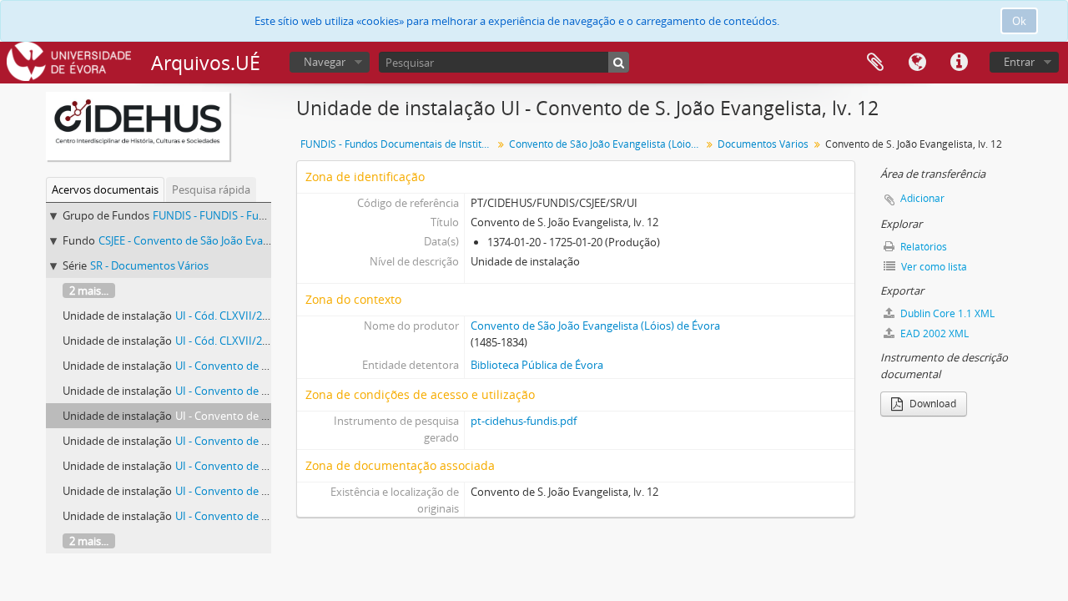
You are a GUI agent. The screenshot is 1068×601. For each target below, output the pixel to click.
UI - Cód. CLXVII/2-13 (226, 315)
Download (931, 403)
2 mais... (88, 290)
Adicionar (922, 198)
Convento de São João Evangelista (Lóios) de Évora (607, 144)
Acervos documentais (105, 189)
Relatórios (922, 247)
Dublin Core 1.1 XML (946, 313)
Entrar (1019, 61)
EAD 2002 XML (933, 333)
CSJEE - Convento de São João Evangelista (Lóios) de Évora (240, 240)
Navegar (324, 61)
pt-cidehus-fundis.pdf (524, 420)
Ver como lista (933, 267)
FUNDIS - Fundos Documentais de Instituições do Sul (398, 144)
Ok (1019, 20)
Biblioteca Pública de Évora (537, 364)
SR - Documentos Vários (149, 265)
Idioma (917, 62)
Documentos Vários (763, 144)
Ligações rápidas (959, 62)
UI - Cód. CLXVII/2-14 (226, 340)
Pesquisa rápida (211, 189)
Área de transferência (875, 62)
